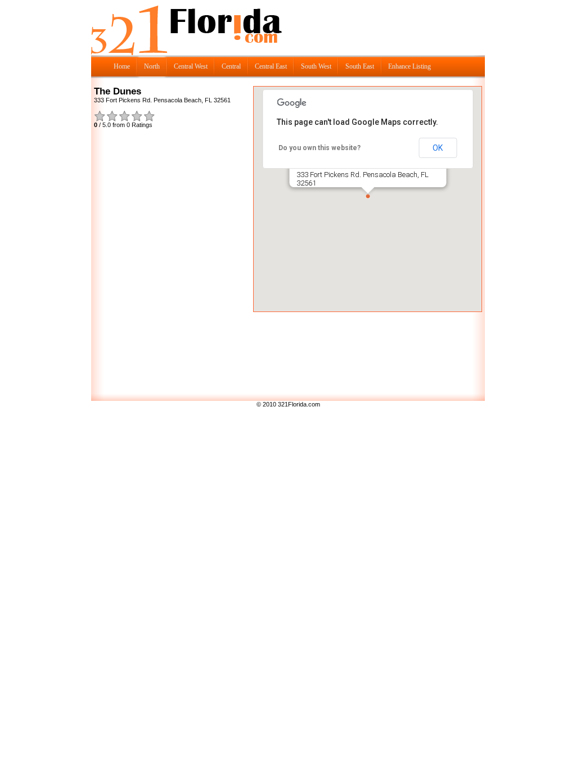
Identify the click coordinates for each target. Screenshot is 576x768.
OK (438, 147)
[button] (368, 196)
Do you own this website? (319, 148)
